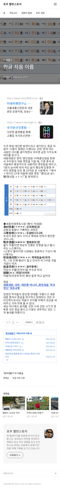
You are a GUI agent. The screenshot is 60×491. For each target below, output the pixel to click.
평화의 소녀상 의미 (13, 338)
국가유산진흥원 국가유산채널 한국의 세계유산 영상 (20, 127)
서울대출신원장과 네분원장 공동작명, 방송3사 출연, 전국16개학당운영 (20, 109)
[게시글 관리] (17, 322)
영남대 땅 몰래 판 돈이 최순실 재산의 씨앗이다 (22, 355)
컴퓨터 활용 (26, 12)
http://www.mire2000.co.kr (22, 98)
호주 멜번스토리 (12, 4)
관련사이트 (8, 473)
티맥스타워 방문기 (12, 342)
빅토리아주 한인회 (12, 479)
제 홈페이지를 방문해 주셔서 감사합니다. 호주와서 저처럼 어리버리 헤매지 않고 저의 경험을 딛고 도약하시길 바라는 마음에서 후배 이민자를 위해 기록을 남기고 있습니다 (23, 442)
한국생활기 (10, 333)
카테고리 (13, 12)
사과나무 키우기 (11, 346)
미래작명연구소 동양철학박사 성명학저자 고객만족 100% (20, 103)
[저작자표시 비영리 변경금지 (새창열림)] (40, 322)
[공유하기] (13, 322)
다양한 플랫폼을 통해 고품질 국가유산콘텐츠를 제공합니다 (19, 133)
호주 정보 (40, 12)
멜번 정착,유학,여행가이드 (16, 484)
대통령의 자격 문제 (13, 349)
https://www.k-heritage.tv (21, 122)
